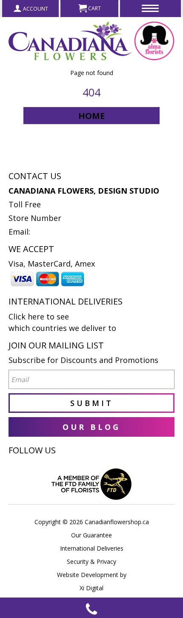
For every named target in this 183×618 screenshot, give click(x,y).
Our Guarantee (91, 535)
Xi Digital (91, 588)
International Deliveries (91, 548)
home (91, 116)
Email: (19, 231)
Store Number (35, 218)
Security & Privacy (91, 561)
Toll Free (25, 204)
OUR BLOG (91, 427)
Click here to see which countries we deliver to (62, 322)
